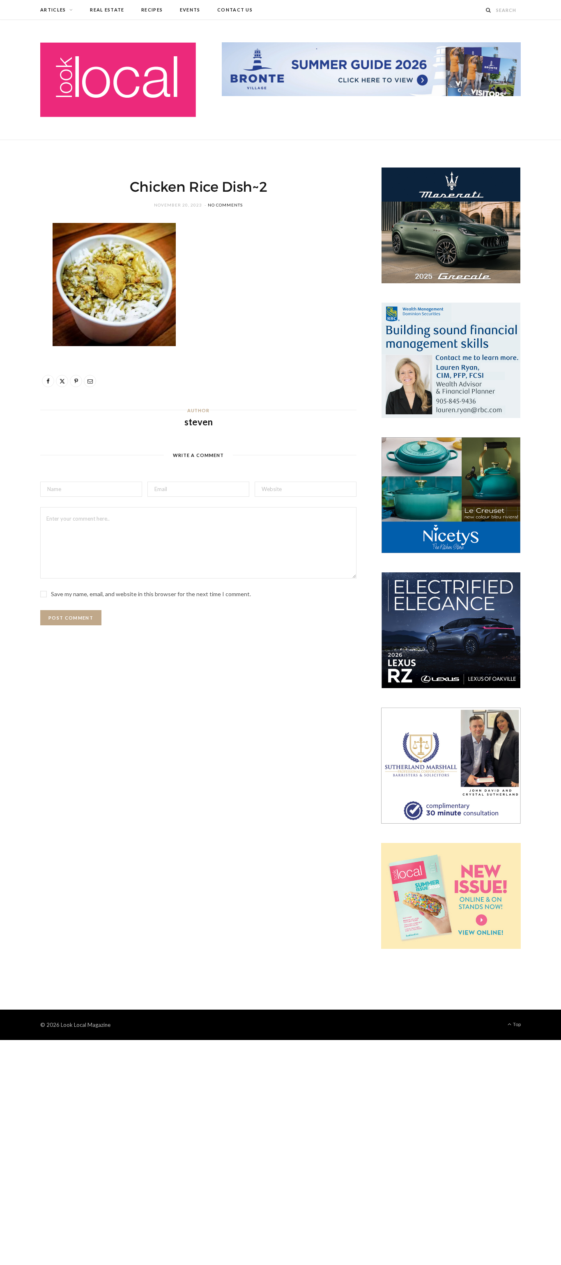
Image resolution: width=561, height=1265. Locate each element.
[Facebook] (21, 255)
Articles (53, 9)
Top (516, 1024)
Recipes (152, 9)
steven (198, 421)
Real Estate (107, 9)
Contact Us (235, 9)
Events (190, 9)
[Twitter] (21, 276)
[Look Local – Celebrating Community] (118, 79)
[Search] (489, 10)
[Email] (21, 318)
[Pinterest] (21, 297)
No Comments (225, 204)
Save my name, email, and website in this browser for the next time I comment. (151, 593)
